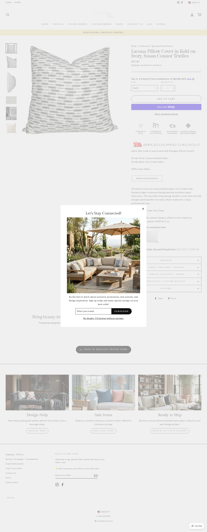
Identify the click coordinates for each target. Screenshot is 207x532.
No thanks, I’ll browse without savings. (103, 318)
